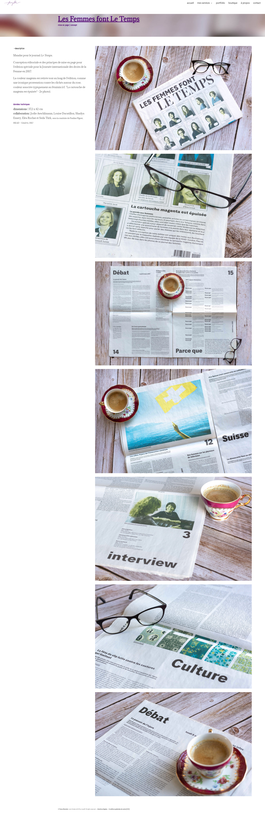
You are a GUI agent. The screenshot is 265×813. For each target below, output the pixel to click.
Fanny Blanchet (63, 809)
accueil (190, 3)
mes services (203, 3)
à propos (245, 3)
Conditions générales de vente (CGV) (119, 809)
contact (257, 3)
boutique (232, 3)
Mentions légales (102, 809)
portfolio (220, 3)
